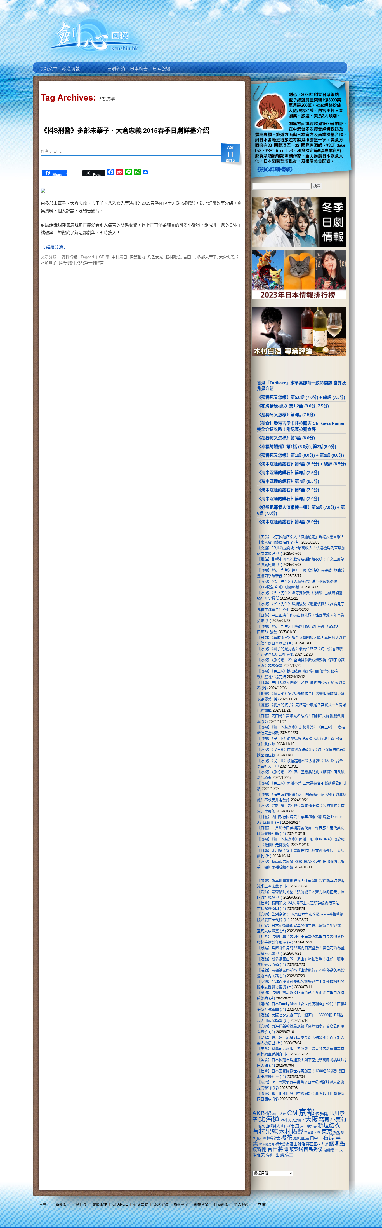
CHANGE (120, 1204)
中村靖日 (119, 257)
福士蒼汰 (282, 1144)
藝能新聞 (70, 64)
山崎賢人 (272, 1126)
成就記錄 (161, 1204)
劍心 (58, 151)
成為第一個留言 (90, 262)
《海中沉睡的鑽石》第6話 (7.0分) (288, 498)
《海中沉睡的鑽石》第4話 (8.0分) (288, 521)
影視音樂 (201, 1204)
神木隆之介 (267, 1144)
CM (292, 1113)
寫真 (324, 1120)
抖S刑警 (66, 262)
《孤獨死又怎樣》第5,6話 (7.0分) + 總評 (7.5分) (301, 397)
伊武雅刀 (137, 257)
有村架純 (265, 1131)
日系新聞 (59, 1204)
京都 (306, 1112)
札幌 (317, 1132)
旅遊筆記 (181, 1204)
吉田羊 (189, 257)
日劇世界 (115, 64)
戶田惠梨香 (308, 1126)
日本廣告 (138, 64)
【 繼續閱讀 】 (54, 246)
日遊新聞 (221, 1204)
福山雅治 (297, 1144)
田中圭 (316, 1138)
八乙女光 (155, 257)
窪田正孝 (313, 1144)
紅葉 (325, 1144)
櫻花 (286, 1137)
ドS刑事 (102, 257)
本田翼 (308, 1132)
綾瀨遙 (337, 1144)
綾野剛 (259, 1149)
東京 (327, 1132)
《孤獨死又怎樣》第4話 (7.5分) (286, 414)
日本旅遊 (161, 64)
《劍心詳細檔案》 (275, 169)
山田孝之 (287, 1126)
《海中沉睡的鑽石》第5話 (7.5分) (288, 490)
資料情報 (69, 257)
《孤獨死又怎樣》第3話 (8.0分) (286, 437)
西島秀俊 (313, 1149)
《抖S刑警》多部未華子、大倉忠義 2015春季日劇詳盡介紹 (125, 130)
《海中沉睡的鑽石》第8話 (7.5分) (288, 472)
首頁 (42, 1204)
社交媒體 (140, 1204)
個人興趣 (241, 1204)
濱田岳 (304, 1138)
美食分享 (183, 64)
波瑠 (296, 1138)
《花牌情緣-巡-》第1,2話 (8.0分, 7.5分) (293, 406)
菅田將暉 (278, 1149)
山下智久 (258, 1126)
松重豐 (261, 1138)
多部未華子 (207, 257)
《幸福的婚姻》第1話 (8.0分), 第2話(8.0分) (296, 446)
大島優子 (298, 1120)
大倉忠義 (227, 257)
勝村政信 (173, 257)
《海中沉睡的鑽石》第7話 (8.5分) (288, 481)
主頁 (47, 64)
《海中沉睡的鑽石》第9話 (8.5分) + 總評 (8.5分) (301, 464)
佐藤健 (321, 1114)
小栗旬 (338, 1120)
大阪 (311, 1119)
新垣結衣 (329, 1125)
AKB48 (262, 1113)
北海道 (268, 1119)
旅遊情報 (93, 64)
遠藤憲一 (331, 1150)
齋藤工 (286, 1154)
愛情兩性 (99, 1204)
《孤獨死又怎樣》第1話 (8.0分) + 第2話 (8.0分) (300, 455)
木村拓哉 (291, 1131)
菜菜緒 (296, 1149)
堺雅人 (285, 1120)
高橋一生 (272, 1155)
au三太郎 (279, 1114)
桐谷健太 (273, 1138)
